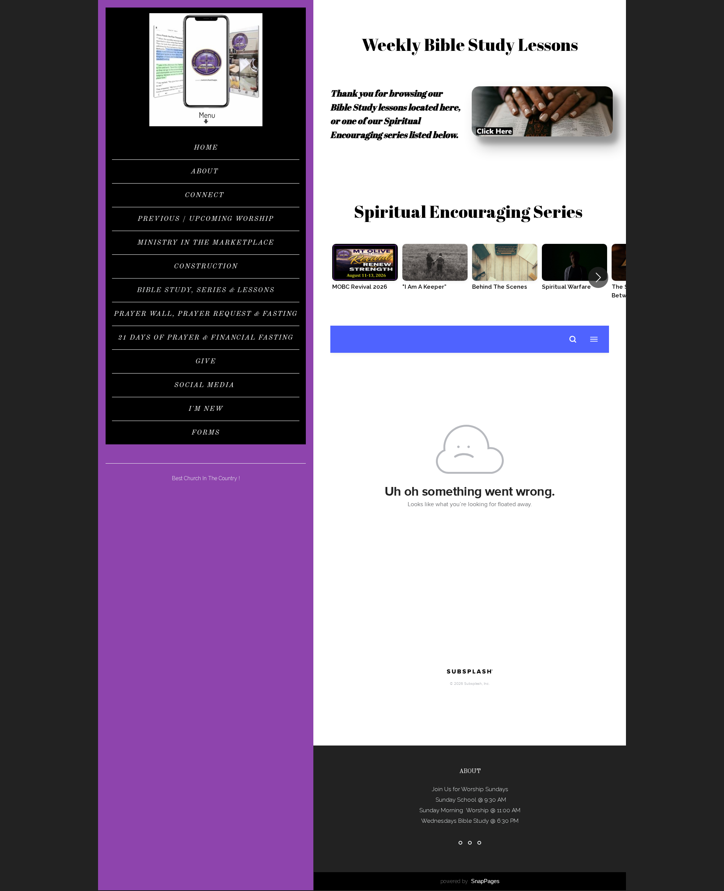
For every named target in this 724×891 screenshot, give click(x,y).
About (206, 171)
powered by (470, 881)
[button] (598, 277)
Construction (206, 266)
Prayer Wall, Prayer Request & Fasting (206, 314)
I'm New (206, 409)
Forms (206, 432)
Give (205, 361)
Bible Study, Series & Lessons (206, 290)
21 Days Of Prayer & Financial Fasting (205, 337)
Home (206, 147)
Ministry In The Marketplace (205, 242)
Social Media (205, 385)
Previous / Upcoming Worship (205, 219)
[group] (364, 273)
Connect (206, 195)
